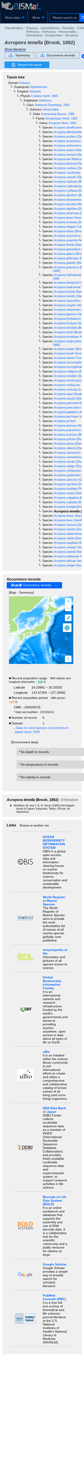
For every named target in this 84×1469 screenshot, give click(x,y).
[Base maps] (67, 627)
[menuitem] (14, 17)
